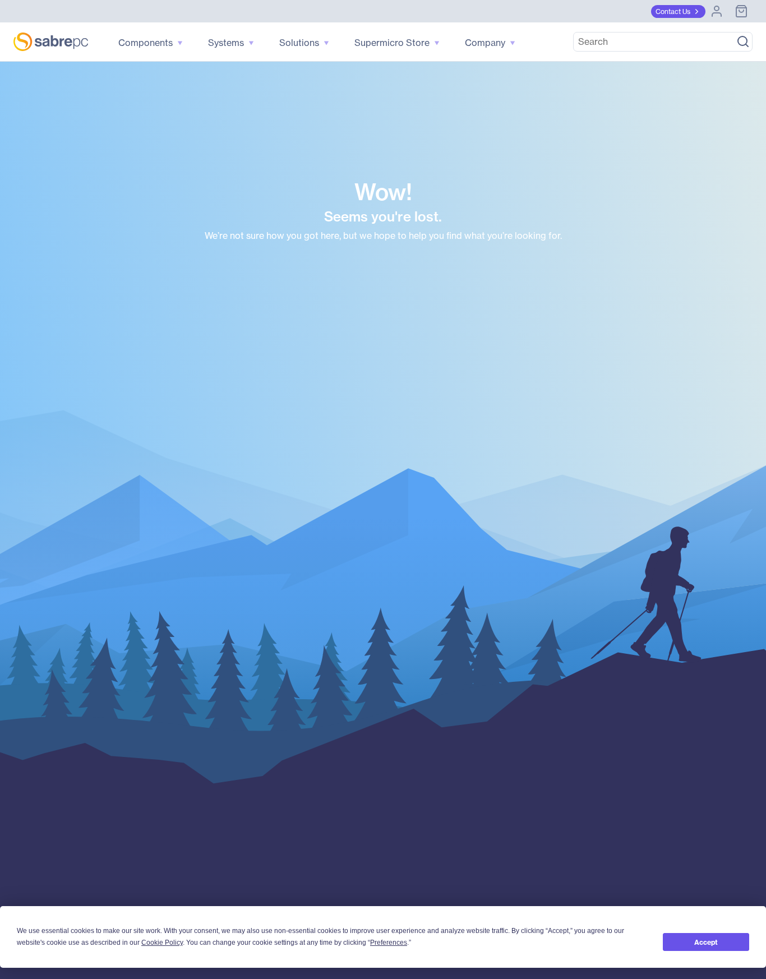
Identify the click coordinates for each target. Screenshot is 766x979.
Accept (706, 942)
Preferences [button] (388, 942)
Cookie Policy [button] (162, 942)
